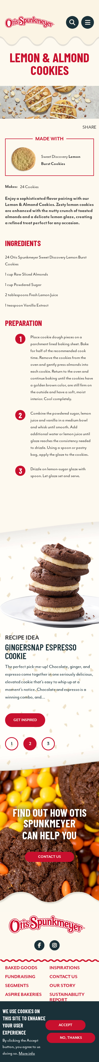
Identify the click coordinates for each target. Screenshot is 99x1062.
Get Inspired (25, 720)
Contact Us (49, 857)
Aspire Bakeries (23, 994)
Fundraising (20, 976)
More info (27, 1053)
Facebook (39, 945)
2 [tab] (30, 743)
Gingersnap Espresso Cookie (40, 651)
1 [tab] (11, 743)
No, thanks (71, 1038)
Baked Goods (21, 967)
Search (72, 22)
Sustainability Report (67, 997)
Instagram (55, 945)
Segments (17, 985)
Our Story (62, 985)
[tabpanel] (49, 624)
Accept (65, 1025)
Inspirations (65, 967)
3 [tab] (48, 743)
